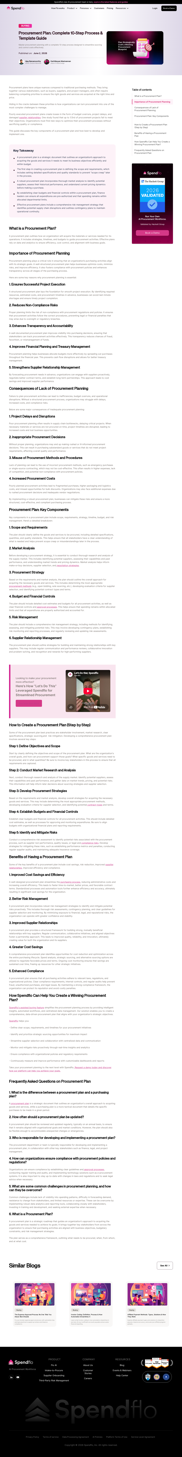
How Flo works (57, 8)
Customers (99, 8)
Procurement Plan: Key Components (151, 116)
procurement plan (20, 1103)
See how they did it (29, 703)
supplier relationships (30, 117)
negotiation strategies (67, 565)
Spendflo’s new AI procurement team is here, (91, 2)
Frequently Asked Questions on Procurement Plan (149, 151)
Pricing (110, 8)
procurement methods (20, 586)
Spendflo (13, 1020)
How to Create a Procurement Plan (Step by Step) (150, 126)
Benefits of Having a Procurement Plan (150, 134)
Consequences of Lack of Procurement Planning (146, 109)
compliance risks (89, 842)
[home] (15, 8)
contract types (94, 804)
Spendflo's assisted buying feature (26, 1007)
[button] (72, 8)
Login (154, 8)
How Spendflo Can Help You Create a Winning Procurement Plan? (152, 143)
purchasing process (70, 881)
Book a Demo (169, 8)
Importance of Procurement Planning (152, 101)
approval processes (46, 606)
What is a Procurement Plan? (148, 96)
